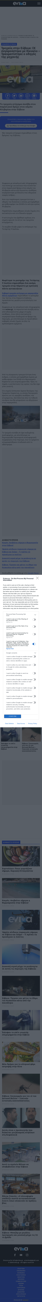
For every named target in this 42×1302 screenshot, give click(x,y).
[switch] (34, 620)
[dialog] (21, 651)
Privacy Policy (32, 723)
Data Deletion (9, 723)
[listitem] (21, 614)
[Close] (38, 579)
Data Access (21, 723)
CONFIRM (12, 716)
